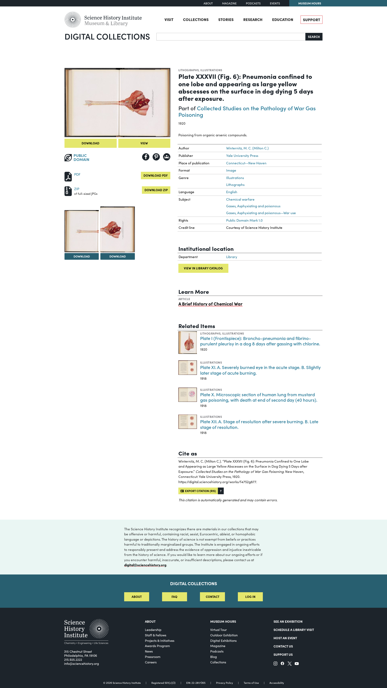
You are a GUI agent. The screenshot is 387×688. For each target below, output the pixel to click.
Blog (213, 657)
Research (252, 19)
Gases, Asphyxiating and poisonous (253, 206)
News (149, 651)
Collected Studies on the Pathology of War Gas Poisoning (247, 111)
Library (231, 256)
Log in (250, 596)
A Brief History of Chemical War (210, 303)
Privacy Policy (224, 683)
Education (282, 19)
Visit (168, 19)
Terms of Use (251, 683)
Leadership (153, 630)
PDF (77, 174)
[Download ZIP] (68, 190)
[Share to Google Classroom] (166, 157)
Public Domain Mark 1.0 (244, 220)
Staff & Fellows (155, 635)
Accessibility (276, 683)
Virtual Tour (218, 630)
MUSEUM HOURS (223, 621)
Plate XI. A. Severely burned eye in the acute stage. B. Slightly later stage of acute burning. (260, 370)
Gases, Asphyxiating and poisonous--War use (261, 213)
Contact (212, 596)
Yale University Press (242, 155)
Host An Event (285, 638)
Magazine (229, 3)
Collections (196, 19)
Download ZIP (156, 190)
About (208, 3)
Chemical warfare (240, 199)
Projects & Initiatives (159, 640)
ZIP (76, 189)
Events (275, 3)
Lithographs (188, 70)
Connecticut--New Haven (246, 163)
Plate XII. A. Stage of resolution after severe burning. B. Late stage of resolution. (259, 424)
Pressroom (152, 657)
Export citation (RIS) (200, 491)
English (231, 192)
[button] (221, 491)
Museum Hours (309, 3)
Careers (151, 662)
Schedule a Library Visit (294, 629)
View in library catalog (203, 268)
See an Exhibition (288, 621)
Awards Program (157, 646)
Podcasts (253, 3)
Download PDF (156, 175)
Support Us (283, 654)
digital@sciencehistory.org (145, 564)
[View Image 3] (117, 229)
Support (311, 19)
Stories (226, 19)
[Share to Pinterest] (156, 157)
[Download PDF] (68, 176)
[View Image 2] (81, 231)
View (144, 143)
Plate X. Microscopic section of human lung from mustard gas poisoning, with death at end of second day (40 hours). (258, 397)
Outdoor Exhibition (224, 635)
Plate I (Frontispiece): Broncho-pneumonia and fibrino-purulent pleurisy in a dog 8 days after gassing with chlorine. (260, 341)
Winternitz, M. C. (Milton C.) (247, 148)
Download (90, 143)
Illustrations (211, 70)
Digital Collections (107, 36)
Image (231, 170)
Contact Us (283, 646)
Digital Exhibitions (223, 640)
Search (314, 36)
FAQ (174, 596)
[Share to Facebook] (145, 157)
